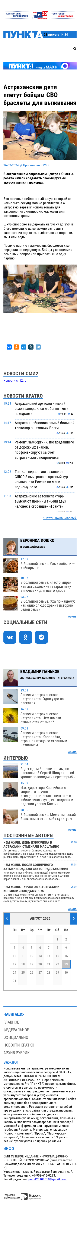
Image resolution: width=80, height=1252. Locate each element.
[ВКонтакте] (9, 347)
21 (48, 964)
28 (48, 972)
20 (40, 964)
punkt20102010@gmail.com (47, 1179)
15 (57, 956)
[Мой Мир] (23, 347)
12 (31, 956)
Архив (72, 616)
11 (23, 956)
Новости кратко (18, 1045)
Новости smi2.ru (14, 380)
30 (66, 972)
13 (40, 956)
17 (14, 964)
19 (31, 964)
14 (48, 956)
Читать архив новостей (60, 518)
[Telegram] (38, 347)
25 (23, 972)
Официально (15, 1037)
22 (57, 964)
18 (23, 964)
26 (31, 972)
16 (66, 956)
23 (66, 964)
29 (57, 972)
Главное (11, 1022)
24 (14, 972)
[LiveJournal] (30, 347)
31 (14, 981)
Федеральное (16, 1029)
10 (14, 956)
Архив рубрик (16, 1052)
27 (40, 972)
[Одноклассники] (16, 347)
